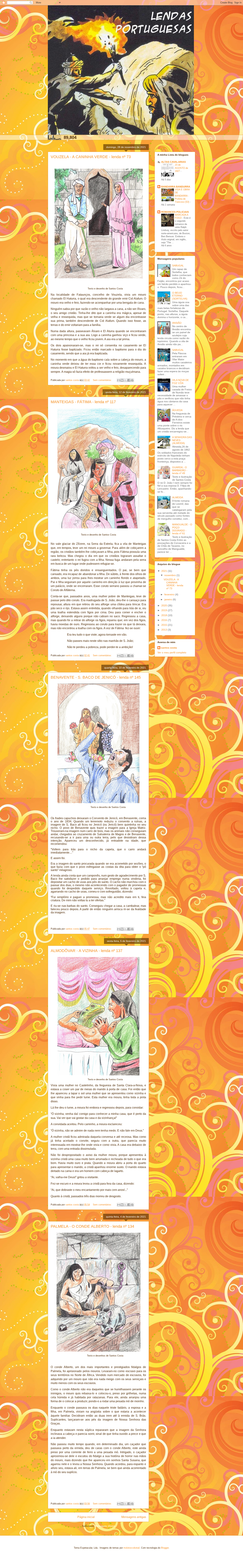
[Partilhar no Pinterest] (132, 380)
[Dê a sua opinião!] (122, 380)
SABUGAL (178, 265)
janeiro (168, 599)
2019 (164, 610)
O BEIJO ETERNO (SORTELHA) (179, 295)
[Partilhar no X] (125, 380)
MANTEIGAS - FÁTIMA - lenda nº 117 (83, 402)
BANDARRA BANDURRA (175, 186)
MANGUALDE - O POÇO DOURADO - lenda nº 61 (182, 529)
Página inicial (86, 1516)
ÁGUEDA (177, 410)
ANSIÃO (176, 322)
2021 (164, 571)
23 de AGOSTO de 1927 (181, 167)
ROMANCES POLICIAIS (175, 211)
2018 (164, 615)
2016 (164, 620)
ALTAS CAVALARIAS (173, 161)
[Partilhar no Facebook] (129, 380)
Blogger (165, 1547)
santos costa (169, 647)
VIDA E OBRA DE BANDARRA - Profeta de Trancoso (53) (182, 195)
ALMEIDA (177, 497)
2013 (164, 629)
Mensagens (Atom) (105, 1526)
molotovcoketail (131, 1547)
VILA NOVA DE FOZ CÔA (180, 381)
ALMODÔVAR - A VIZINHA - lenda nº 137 (86, 950)
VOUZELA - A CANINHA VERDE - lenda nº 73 (91, 157)
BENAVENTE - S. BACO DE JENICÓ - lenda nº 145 (96, 677)
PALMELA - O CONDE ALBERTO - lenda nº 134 (92, 1226)
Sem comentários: (102, 380)
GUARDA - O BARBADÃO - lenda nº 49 (179, 470)
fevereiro (169, 594)
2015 (164, 624)
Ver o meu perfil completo (171, 652)
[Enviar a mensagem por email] (118, 380)
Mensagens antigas (133, 1516)
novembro (170, 575)
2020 (164, 605)
